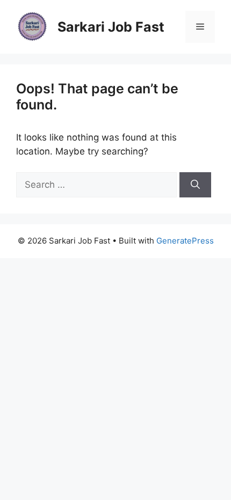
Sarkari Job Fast (110, 27)
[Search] (195, 185)
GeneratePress (185, 241)
